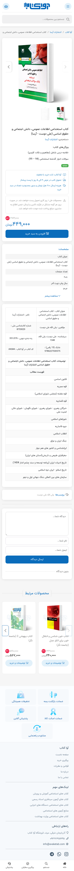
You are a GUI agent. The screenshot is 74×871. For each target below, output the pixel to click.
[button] (65, 67)
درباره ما (64, 772)
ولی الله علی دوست (45, 495)
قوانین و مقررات (61, 766)
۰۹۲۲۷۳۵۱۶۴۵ (57, 838)
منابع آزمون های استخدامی (55, 811)
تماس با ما (63, 777)
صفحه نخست (62, 755)
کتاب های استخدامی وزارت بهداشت (51, 816)
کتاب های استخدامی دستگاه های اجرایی (49, 805)
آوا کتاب (68, 32)
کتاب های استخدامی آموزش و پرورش (50, 794)
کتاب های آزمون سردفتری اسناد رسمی (50, 799)
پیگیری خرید (62, 760)
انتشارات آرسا (55, 32)
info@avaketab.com (54, 844)
